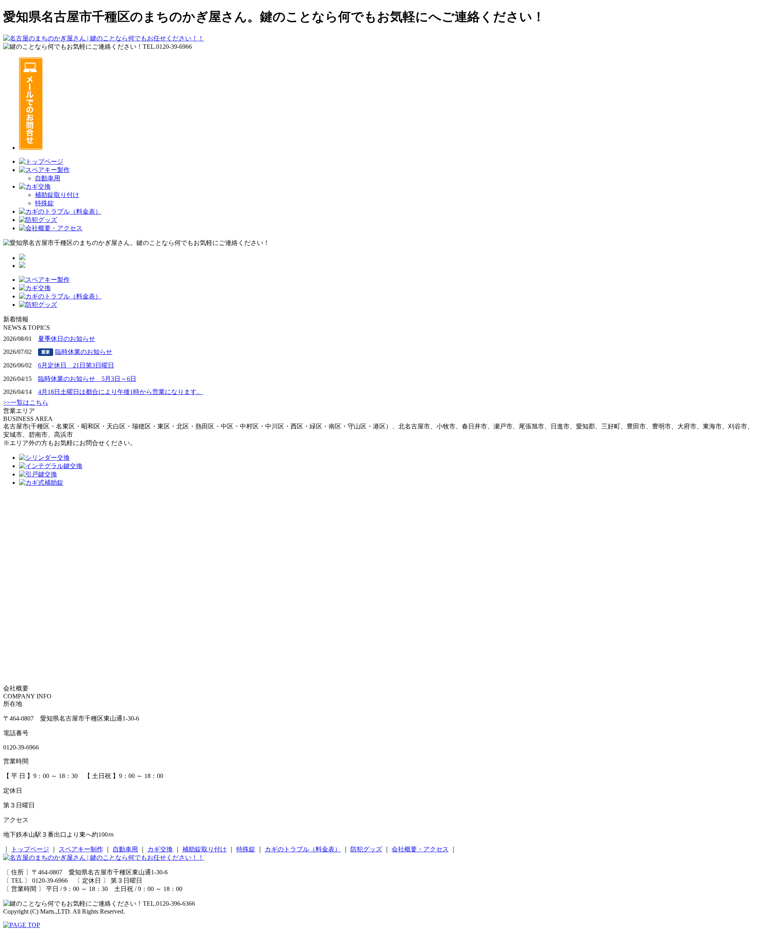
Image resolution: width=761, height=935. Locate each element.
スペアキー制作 (81, 849)
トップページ (30, 849)
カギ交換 (160, 849)
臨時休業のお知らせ (76, 351)
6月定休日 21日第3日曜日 (76, 365)
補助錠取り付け (57, 194)
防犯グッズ (366, 849)
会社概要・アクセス (420, 849)
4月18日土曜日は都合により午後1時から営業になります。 (120, 391)
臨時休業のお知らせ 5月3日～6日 (87, 378)
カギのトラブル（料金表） (303, 849)
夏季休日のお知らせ (66, 338)
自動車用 (47, 178)
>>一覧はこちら (25, 402)
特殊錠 (44, 203)
